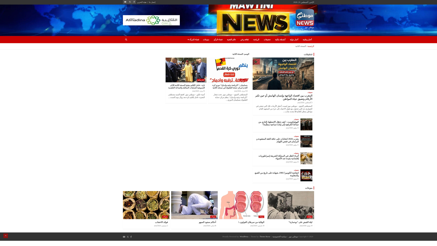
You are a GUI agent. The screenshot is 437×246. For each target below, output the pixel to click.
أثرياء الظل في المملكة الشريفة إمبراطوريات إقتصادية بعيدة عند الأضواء (279, 157)
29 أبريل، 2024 (243, 91)
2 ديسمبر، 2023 (163, 226)
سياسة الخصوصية (279, 237)
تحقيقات (267, 39)
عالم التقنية (231, 39)
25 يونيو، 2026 (294, 162)
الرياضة (256, 39)
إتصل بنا (152, 2)
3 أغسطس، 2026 (306, 102)
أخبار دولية (294, 39)
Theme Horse (265, 237)
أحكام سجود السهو (207, 222)
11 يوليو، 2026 (294, 145)
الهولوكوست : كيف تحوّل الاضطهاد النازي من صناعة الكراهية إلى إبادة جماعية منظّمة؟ (278, 123)
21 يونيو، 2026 (294, 179)
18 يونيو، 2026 (307, 226)
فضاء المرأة (194, 39)
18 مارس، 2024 (259, 226)
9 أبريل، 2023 (200, 91)
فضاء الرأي (218, 39)
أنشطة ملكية (280, 39)
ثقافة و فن (244, 39)
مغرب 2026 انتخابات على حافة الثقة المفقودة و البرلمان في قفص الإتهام (278, 140)
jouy (235, 91)
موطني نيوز (309, 27)
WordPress (244, 237)
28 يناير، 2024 (211, 226)
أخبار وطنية (307, 39)
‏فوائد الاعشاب (161, 222)
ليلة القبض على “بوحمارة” (300, 222)
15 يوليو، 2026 (294, 128)
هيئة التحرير (141, 2)
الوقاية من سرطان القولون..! (251, 222)
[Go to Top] (5, 235)
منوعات (206, 39)
